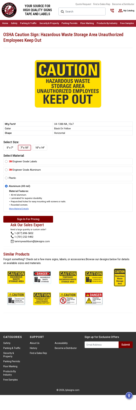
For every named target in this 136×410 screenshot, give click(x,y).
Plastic (12, 177)
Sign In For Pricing (28, 219)
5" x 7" (10, 147)
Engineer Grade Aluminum (25, 169)
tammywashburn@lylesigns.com (32, 241)
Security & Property (49, 23)
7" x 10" (24, 147)
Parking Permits (69, 23)
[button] (129, 395)
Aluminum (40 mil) (19, 186)
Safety (14, 23)
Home (5, 23)
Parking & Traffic (28, 23)
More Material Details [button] (19, 209)
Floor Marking (87, 23)
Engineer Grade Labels (23, 161)
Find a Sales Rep (101, 4)
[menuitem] (5, 23)
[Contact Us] (113, 10)
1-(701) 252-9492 (23, 236)
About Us (34, 343)
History (33, 348)
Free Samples (127, 23)
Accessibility (61, 343)
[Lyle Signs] (9, 9)
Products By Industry (107, 23)
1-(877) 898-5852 (23, 233)
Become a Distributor (123, 4)
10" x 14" (39, 147)
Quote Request (83, 4)
